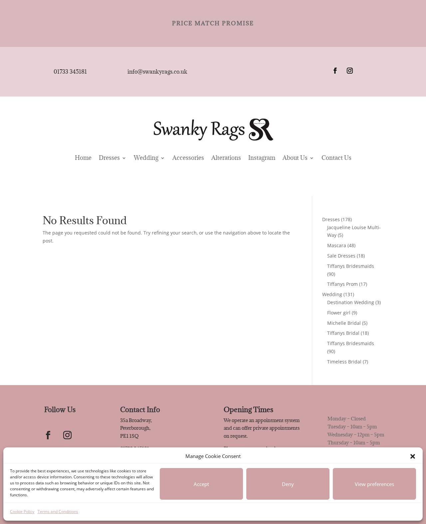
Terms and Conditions (58, 511)
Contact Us (336, 158)
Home (83, 158)
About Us (295, 158)
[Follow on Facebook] (335, 71)
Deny (288, 484)
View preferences (374, 484)
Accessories (188, 158)
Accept (201, 484)
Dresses (109, 158)
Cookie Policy (22, 511)
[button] (412, 456)
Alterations (226, 158)
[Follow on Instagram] (350, 71)
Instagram (261, 158)
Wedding (146, 158)
